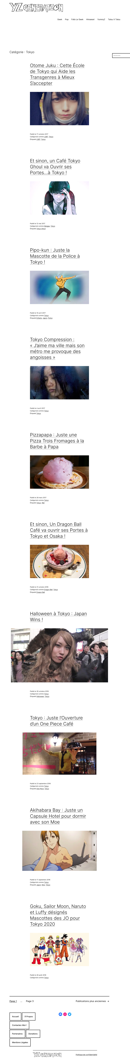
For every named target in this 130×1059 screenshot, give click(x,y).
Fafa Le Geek (77, 19)
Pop (67, 19)
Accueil (15, 1016)
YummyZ (101, 19)
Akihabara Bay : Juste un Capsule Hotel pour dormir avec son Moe (58, 816)
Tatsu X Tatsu (114, 19)
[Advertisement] (65, 36)
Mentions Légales (20, 1042)
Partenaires (17, 1034)
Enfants (39, 318)
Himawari (90, 19)
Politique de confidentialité (86, 1055)
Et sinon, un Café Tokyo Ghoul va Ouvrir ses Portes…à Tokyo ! (55, 166)
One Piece (40, 789)
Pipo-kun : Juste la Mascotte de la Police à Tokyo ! (55, 256)
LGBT (46, 137)
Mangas (47, 226)
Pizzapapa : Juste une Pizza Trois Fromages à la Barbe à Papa (57, 440)
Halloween (40, 696)
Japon (45, 318)
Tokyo (51, 137)
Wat (43, 503)
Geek (59, 19)
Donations (33, 1034)
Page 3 (30, 1001)
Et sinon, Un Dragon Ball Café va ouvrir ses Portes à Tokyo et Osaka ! (59, 530)
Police (50, 318)
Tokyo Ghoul (41, 229)
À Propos (29, 1016)
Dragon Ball (48, 589)
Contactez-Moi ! (19, 1025)
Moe (43, 885)
